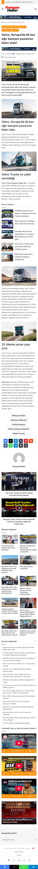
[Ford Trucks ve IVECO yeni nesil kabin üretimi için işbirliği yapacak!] (7, 247)
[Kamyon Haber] (12, 9)
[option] (19, 812)
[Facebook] (5, 441)
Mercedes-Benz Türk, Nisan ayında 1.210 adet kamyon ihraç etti (10, 633)
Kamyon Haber (19, 416)
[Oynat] (4, 751)
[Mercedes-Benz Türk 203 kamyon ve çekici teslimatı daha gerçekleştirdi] (10, 580)
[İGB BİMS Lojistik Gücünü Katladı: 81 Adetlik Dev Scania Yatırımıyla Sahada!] (7, 213)
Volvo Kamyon (19, 424)
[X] (11, 441)
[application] (19, 743)
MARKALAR (6, 30)
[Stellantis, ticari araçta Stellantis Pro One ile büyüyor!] (28, 624)
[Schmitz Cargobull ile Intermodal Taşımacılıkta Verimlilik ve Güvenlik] (28, 539)
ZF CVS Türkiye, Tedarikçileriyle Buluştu (16, 723)
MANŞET (22, 27)
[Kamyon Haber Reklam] (19, 17)
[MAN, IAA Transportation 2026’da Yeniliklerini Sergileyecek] (7, 257)
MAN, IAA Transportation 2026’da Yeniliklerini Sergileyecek (24, 256)
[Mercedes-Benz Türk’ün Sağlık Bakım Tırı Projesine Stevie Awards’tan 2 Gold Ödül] (7, 234)
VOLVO (15, 30)
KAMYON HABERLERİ (17, 22)
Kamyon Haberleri (19, 420)
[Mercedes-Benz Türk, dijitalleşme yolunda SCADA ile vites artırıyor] (10, 559)
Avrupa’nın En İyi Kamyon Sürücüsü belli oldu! (8, 548)
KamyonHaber (8, 54)
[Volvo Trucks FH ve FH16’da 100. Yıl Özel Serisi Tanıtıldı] (7, 224)
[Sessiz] (30, 751)
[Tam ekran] (34, 751)
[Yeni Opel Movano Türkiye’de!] (28, 559)
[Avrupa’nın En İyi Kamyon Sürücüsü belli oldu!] (10, 539)
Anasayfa (6, 22)
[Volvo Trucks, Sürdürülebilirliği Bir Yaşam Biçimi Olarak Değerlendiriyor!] (28, 603)
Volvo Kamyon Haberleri (19, 429)
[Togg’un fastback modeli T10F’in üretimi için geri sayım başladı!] (10, 602)
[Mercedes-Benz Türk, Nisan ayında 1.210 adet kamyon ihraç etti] (10, 624)
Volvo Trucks (19, 433)
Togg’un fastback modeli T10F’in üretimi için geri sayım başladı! (10, 611)
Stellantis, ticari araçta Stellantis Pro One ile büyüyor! (28, 633)
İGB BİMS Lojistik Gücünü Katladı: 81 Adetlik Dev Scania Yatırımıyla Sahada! (25, 213)
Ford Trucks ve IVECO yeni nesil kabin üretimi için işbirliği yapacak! (24, 246)
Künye (19, 855)
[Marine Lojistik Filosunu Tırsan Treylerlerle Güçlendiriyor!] (28, 581)
